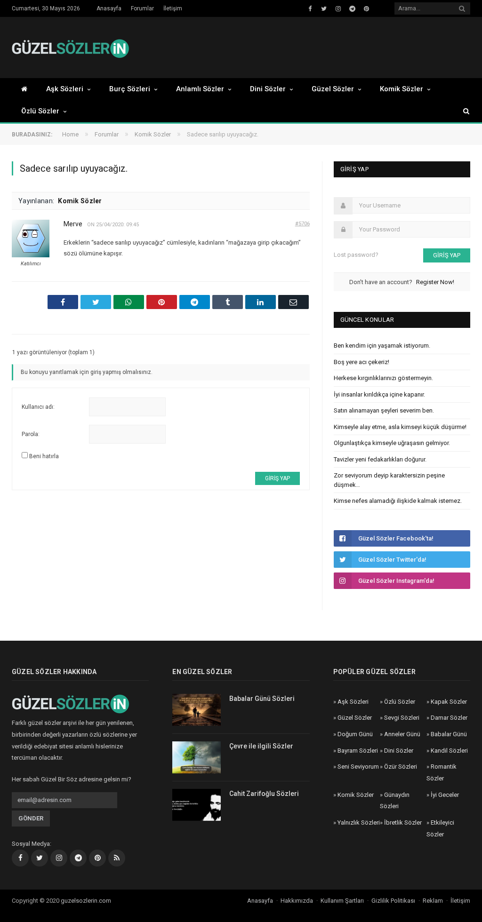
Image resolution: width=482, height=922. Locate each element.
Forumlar (142, 8)
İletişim (172, 8)
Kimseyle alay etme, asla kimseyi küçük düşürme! (400, 426)
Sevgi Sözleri (401, 717)
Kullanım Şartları (342, 900)
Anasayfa (108, 8)
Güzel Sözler (333, 89)
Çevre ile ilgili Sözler (261, 746)
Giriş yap (277, 478)
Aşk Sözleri (64, 89)
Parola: (31, 434)
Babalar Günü (449, 734)
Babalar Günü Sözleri (262, 698)
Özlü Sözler (40, 111)
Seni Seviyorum (358, 766)
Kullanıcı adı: (38, 407)
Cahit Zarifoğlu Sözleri (264, 793)
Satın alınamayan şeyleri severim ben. (384, 410)
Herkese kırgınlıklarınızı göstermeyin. (383, 378)
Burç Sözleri (129, 89)
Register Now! (435, 282)
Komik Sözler (401, 89)
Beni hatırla (44, 456)
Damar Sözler (449, 717)
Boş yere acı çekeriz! (361, 362)
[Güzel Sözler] (70, 47)
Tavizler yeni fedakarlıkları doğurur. (380, 459)
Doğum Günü (355, 734)
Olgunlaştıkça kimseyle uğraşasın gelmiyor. (392, 442)
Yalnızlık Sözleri (358, 822)
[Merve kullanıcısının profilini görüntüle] (30, 255)
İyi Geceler (445, 794)
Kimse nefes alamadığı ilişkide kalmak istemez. (398, 500)
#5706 (302, 224)
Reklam (433, 900)
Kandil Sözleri (449, 750)
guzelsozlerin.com (86, 900)
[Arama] (461, 111)
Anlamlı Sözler (200, 89)
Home (70, 134)
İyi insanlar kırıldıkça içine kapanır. (379, 394)
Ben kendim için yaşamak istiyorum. (382, 345)
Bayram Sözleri (357, 750)
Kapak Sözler (449, 701)
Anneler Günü (402, 734)
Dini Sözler (268, 89)
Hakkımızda (297, 900)
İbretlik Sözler (403, 822)
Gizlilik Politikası (393, 900)
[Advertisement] (300, 48)
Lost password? (356, 254)
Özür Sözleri (400, 766)
